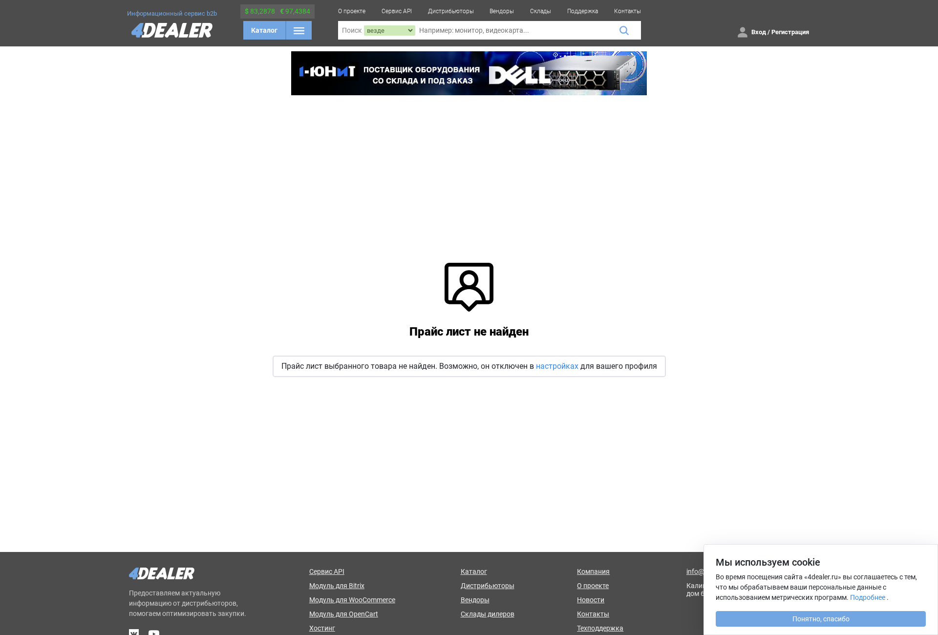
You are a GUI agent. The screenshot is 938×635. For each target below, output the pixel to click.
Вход (758, 32)
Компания (593, 571)
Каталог (264, 30)
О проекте (351, 11)
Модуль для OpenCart (343, 614)
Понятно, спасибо (821, 619)
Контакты (627, 11)
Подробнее (867, 597)
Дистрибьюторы (451, 11)
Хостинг (322, 628)
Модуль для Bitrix (336, 586)
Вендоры (502, 11)
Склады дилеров (487, 614)
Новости (590, 600)
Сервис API (397, 11)
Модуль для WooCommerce (352, 600)
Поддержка (582, 11)
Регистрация (790, 32)
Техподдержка (600, 628)
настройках (557, 366)
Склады (540, 11)
